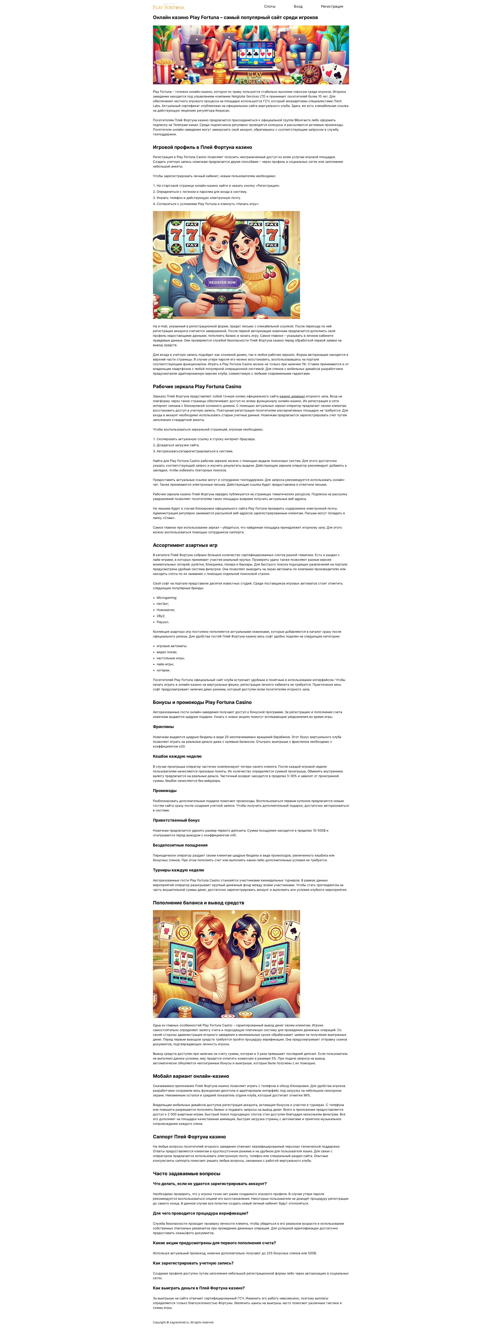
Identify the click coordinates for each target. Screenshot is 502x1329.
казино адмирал (292, 396)
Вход (298, 6)
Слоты (270, 6)
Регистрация (332, 6)
